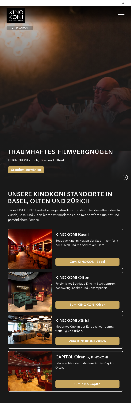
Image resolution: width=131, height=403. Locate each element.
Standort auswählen (26, 170)
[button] (125, 177)
